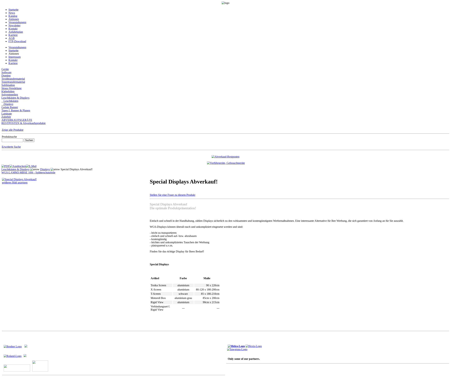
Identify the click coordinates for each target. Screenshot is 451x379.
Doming (6, 75)
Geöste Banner (9, 107)
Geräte (5, 69)
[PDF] (5, 165)
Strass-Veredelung (11, 88)
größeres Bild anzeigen (14, 182)
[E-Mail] (31, 165)
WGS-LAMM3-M (11, 172)
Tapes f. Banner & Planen (15, 110)
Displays (7, 104)
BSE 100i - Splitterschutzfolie (38, 172)
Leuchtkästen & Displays (15, 97)
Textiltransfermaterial (13, 78)
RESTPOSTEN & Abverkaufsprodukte (23, 123)
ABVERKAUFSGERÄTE (16, 119)
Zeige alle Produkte (12, 129)
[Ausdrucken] (18, 165)
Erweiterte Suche (11, 146)
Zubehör (6, 116)
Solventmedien (9, 94)
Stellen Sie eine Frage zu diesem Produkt (172, 194)
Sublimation (8, 85)
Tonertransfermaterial (13, 81)
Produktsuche (9, 136)
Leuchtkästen (9, 100)
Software (6, 72)
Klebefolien (7, 91)
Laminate (6, 113)
